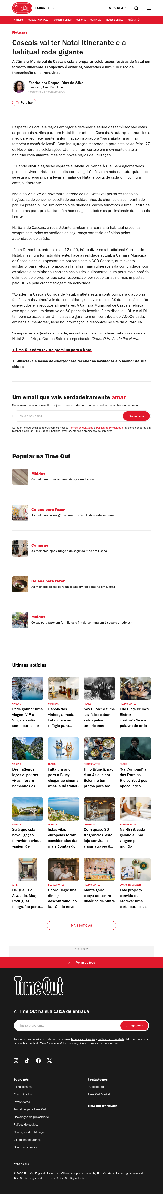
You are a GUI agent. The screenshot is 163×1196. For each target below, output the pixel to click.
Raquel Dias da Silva (66, 84)
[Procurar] (136, 8)
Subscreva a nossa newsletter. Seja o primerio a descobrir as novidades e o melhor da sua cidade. (77, 405)
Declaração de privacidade (31, 1117)
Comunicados (23, 1094)
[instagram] (16, 1060)
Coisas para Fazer (38, 20)
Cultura (81, 20)
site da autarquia (127, 323)
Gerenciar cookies (25, 1147)
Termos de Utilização (81, 428)
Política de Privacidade (109, 428)
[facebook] (38, 1060)
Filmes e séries (114, 20)
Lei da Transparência (27, 1140)
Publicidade (96, 1087)
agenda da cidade (52, 334)
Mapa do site (21, 1164)
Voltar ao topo (85, 963)
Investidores (22, 1102)
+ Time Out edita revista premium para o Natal (52, 351)
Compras (95, 20)
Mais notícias (81, 926)
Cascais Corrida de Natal (54, 295)
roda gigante (60, 228)
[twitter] (49, 1060)
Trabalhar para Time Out (30, 1109)
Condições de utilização (29, 1132)
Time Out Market (99, 1094)
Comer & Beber (63, 20)
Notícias (19, 20)
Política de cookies (26, 1125)
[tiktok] (27, 1060)
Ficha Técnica (23, 1087)
